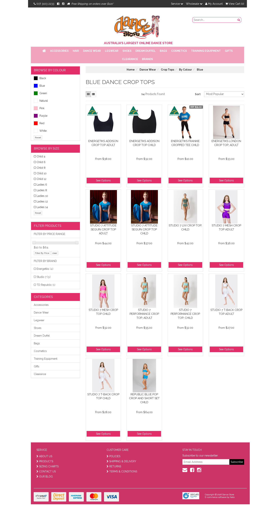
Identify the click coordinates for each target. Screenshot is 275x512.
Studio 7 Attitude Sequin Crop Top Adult (103, 229)
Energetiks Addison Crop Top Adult (103, 143)
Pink (41, 108)
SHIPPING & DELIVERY (122, 461)
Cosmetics (179, 50)
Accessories (59, 50)
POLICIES (114, 456)
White (43, 130)
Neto (232, 497)
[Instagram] (63, 3)
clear (54, 253)
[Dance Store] (137, 26)
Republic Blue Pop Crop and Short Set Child (144, 398)
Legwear (111, 50)
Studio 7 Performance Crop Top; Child (185, 313)
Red (41, 123)
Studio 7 (44, 277)
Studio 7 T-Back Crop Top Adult (226, 312)
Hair (76, 50)
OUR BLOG (46, 476)
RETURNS (115, 466)
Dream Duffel (145, 50)
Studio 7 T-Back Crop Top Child (103, 396)
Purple (43, 115)
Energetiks (45, 269)
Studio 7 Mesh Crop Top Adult (226, 227)
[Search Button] (238, 20)
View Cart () (236, 3)
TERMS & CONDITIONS (123, 471)
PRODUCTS (46, 461)
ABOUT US (45, 456)
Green (43, 93)
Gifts (229, 50)
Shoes (127, 50)
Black (42, 78)
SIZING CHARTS (49, 466)
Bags (163, 50)
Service (176, 3)
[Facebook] (58, 3)
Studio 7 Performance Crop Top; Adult (144, 313)
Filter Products (47, 226)
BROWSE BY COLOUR (50, 70)
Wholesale (193, 3)
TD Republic (46, 284)
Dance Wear (92, 50)
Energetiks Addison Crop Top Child (144, 143)
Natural (43, 100)
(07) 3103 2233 (45, 3)
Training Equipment (206, 50)
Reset (38, 137)
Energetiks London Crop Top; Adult (226, 143)
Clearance (130, 59)
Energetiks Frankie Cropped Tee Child (185, 143)
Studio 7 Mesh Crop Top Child (103, 312)
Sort (198, 94)
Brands (147, 59)
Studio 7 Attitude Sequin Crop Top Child (144, 229)
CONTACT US (47, 471)
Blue (42, 85)
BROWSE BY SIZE (46, 148)
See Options (103, 180)
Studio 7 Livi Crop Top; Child (185, 227)
